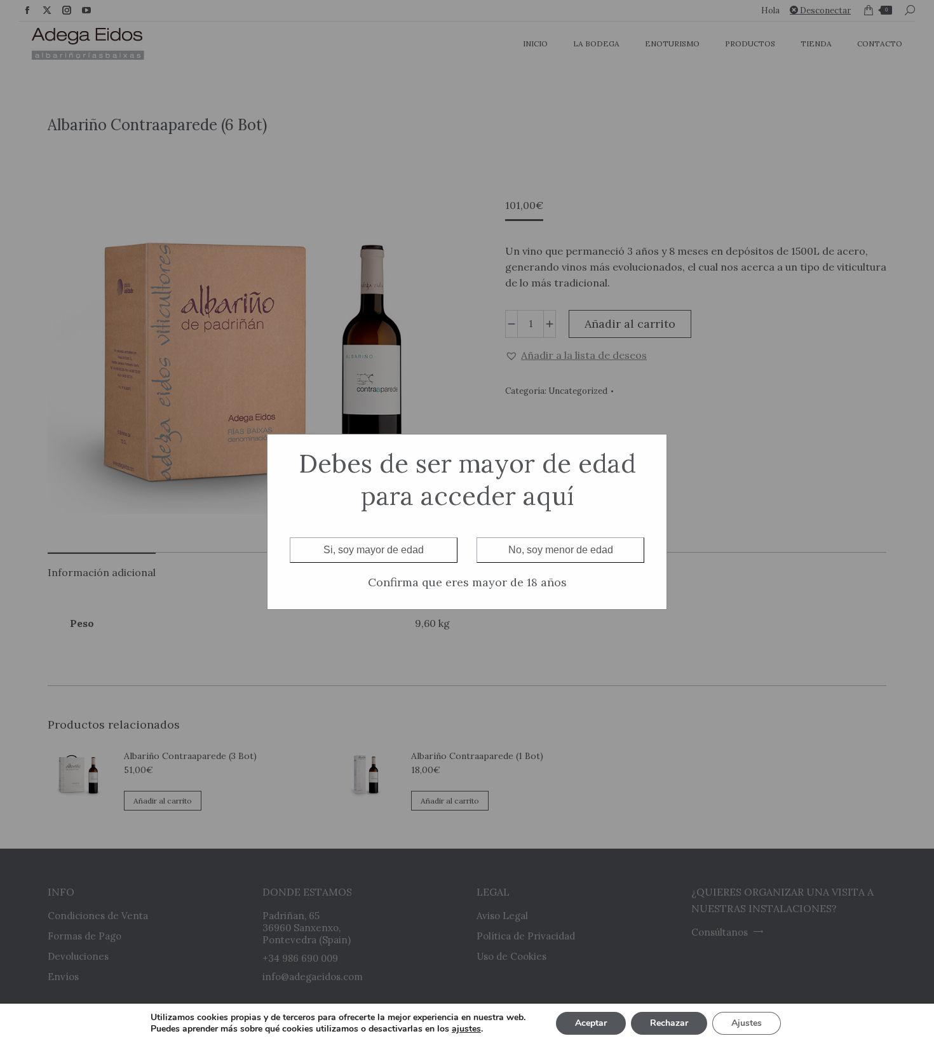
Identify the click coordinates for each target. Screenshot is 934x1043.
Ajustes (746, 1023)
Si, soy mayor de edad (373, 549)
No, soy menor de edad (560, 549)
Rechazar (669, 1023)
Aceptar (591, 1023)
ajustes (466, 1029)
